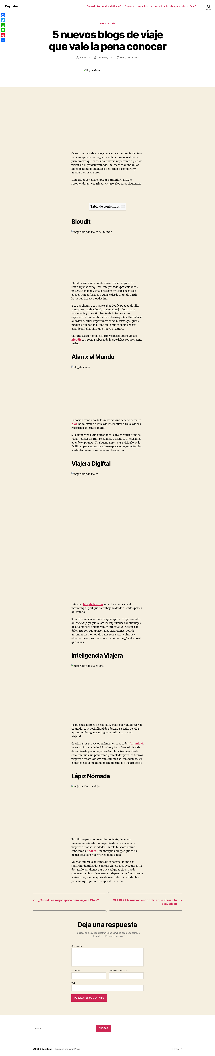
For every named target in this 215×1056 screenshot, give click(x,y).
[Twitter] (2, 20)
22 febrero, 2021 (105, 57)
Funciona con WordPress (67, 1049)
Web (73, 983)
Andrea (92, 851)
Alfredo (86, 57)
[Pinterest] (2, 35)
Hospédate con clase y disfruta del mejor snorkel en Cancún (167, 6)
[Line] (2, 30)
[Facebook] (2, 15)
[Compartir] (2, 40)
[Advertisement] (36, 133)
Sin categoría (107, 23)
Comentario (76, 946)
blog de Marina (93, 604)
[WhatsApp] (2, 25)
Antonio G (136, 743)
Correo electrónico (118, 971)
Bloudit (76, 339)
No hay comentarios (129, 57)
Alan (74, 424)
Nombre (75, 971)
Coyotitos (11, 6)
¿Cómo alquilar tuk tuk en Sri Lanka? (103, 6)
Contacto (129, 6)
